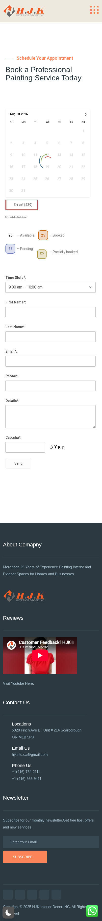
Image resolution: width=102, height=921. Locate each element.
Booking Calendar (20, 217)
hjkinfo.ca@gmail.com (30, 754)
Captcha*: (13, 437)
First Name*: (15, 302)
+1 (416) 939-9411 (26, 778)
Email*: (11, 351)
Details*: (12, 401)
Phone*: (11, 376)
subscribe (22, 857)
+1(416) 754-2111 (26, 772)
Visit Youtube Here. (18, 683)
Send (18, 463)
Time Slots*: (15, 278)
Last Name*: (15, 327)
